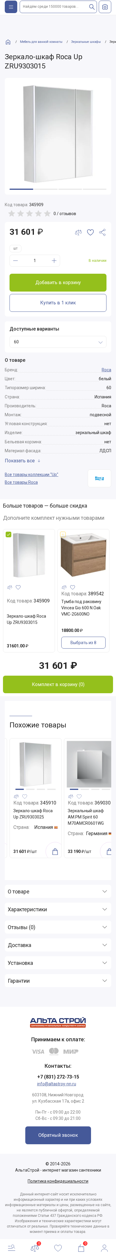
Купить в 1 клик (58, 303)
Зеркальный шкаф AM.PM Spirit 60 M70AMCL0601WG (86, 817)
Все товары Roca (21, 482)
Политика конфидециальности (58, 1181)
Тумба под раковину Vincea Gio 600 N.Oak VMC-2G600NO (81, 607)
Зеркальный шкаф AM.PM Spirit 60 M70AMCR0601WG (31, 817)
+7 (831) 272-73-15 (58, 1077)
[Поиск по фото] (105, 7)
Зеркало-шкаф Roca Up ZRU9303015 (26, 619)
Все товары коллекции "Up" (31, 474)
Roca (106, 369)
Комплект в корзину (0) (58, 684)
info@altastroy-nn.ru (56, 1083)
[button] (19, 789)
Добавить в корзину (58, 282)
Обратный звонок (58, 1135)
